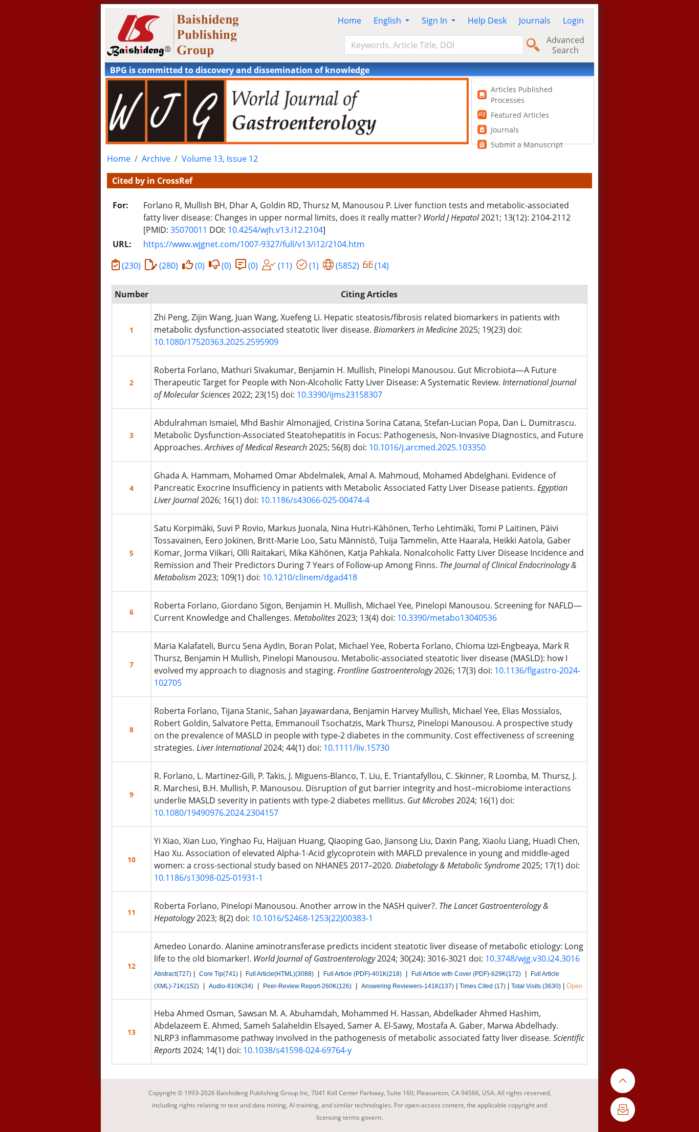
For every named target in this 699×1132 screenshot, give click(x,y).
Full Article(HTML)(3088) (280, 973)
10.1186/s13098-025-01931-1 (208, 877)
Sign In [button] (435, 20)
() (131, 265)
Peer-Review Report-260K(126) (307, 986)
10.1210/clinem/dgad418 (310, 577)
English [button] (388, 20)
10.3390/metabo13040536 (447, 617)
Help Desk (487, 20)
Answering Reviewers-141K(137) (407, 986)
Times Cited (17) (483, 986)
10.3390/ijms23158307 (339, 394)
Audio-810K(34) (231, 986)
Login (573, 20)
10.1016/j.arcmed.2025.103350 (427, 447)
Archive (156, 158)
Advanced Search (565, 45)
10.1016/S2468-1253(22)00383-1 (312, 918)
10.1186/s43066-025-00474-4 (314, 500)
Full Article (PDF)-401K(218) (362, 973)
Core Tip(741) (218, 973)
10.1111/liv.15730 (356, 747)
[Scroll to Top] (622, 1081)
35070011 (188, 229)
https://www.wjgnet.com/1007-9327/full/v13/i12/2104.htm (253, 244)
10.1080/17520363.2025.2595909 (216, 341)
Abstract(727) (172, 973)
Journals (535, 20)
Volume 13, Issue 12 (220, 158)
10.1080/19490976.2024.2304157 (216, 812)
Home (349, 20)
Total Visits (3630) (536, 986)
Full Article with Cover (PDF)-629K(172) (466, 973)
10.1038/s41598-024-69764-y (297, 1050)
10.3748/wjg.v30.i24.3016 (532, 958)
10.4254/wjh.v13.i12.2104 (275, 229)
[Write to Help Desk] (622, 1109)
